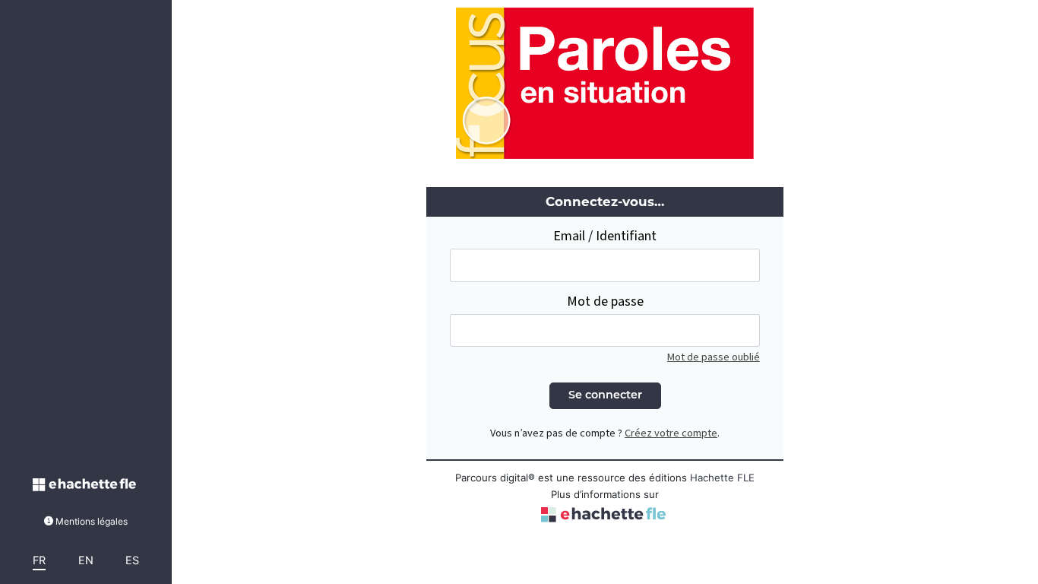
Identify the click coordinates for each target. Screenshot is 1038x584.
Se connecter (605, 396)
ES (132, 560)
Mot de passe (605, 301)
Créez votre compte (671, 433)
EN (85, 560)
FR (39, 560)
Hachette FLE (722, 477)
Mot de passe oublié (713, 357)
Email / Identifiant (605, 236)
